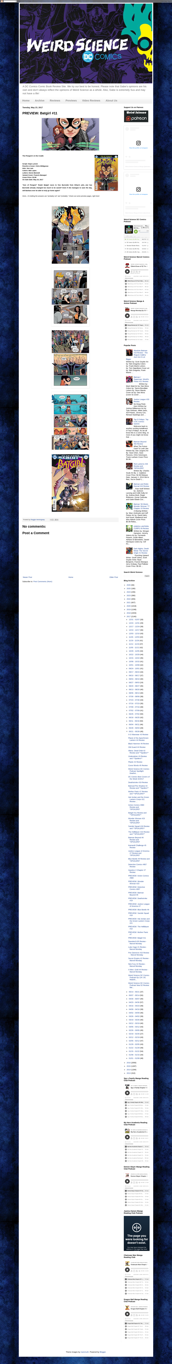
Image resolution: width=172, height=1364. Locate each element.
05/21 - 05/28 (134, 731)
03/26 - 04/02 (134, 1016)
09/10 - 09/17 (134, 675)
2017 (129, 616)
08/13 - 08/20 (134, 689)
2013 (129, 1073)
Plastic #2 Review (135, 762)
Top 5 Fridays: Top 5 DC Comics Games (141, 421)
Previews (71, 100)
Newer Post (27, 577)
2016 (129, 1063)
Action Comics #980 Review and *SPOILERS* (136, 807)
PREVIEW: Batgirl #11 (137, 938)
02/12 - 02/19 (134, 1037)
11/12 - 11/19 (134, 644)
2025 (129, 588)
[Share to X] (54, 520)
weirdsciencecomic (151, 166)
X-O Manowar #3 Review (138, 734)
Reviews (55, 100)
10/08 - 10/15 (134, 661)
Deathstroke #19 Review (138, 782)
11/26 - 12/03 (134, 637)
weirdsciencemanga (150, 213)
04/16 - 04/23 (134, 1006)
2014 (129, 1070)
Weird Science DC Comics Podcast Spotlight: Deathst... (138, 771)
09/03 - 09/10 (134, 679)
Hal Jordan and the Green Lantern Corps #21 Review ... (138, 799)
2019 (129, 609)
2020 (129, 606)
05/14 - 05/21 (134, 992)
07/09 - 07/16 (134, 707)
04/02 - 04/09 (134, 1013)
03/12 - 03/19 (134, 1023)
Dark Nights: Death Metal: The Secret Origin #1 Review (141, 551)
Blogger (103, 1352)
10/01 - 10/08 (134, 665)
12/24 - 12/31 (134, 623)
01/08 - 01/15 (134, 1055)
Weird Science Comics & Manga (134, 166)
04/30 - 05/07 (134, 999)
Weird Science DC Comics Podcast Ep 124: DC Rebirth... (138, 977)
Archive (39, 100)
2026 (129, 585)
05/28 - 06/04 (134, 728)
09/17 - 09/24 (134, 672)
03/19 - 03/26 (134, 1020)
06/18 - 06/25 (134, 717)
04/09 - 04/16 (134, 1009)
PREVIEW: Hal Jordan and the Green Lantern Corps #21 (139, 921)
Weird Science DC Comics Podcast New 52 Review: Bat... (138, 985)
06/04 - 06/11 (134, 724)
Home (26, 100)
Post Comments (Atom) (42, 581)
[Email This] (51, 520)
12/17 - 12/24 (134, 627)
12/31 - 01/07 (134, 620)
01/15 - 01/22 (134, 1051)
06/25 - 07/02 (134, 714)
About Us (111, 100)
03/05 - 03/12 (134, 1027)
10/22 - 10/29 (134, 654)
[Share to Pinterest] (57, 520)
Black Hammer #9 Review (138, 744)
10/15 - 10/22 (134, 658)
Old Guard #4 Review (136, 747)
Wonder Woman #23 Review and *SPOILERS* (136, 820)
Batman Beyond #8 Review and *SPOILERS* (136, 840)
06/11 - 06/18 (134, 721)
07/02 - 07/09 (134, 710)
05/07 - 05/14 (134, 995)
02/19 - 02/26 (134, 1034)
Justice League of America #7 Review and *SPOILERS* (138, 853)
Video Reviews (91, 100)
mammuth (85, 1352)
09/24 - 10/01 (134, 668)
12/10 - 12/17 (134, 630)
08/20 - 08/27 (134, 686)
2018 (129, 613)
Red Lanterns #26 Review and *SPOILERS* (141, 466)
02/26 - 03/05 (134, 1030)
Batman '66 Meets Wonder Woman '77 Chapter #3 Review (142, 506)
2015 (129, 1066)
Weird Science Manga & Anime (134, 213)
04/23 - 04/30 (134, 1002)
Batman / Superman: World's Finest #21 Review (141, 379)
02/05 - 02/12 (134, 1041)
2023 (129, 595)
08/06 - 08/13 (134, 693)
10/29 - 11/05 (134, 651)
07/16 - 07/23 (134, 703)
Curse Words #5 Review (138, 765)
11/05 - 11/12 (134, 648)
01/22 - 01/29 (134, 1048)
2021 (129, 602)
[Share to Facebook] (56, 520)
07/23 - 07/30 (134, 700)
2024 (129, 592)
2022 (129, 599)
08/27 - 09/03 (134, 682)
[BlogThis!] (52, 520)
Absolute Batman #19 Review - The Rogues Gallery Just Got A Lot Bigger (137, 355)
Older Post (113, 577)
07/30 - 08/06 (134, 696)
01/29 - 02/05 (134, 1044)
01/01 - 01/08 (134, 1058)
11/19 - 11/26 (134, 641)
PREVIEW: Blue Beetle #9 (138, 910)
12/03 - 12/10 (134, 634)
